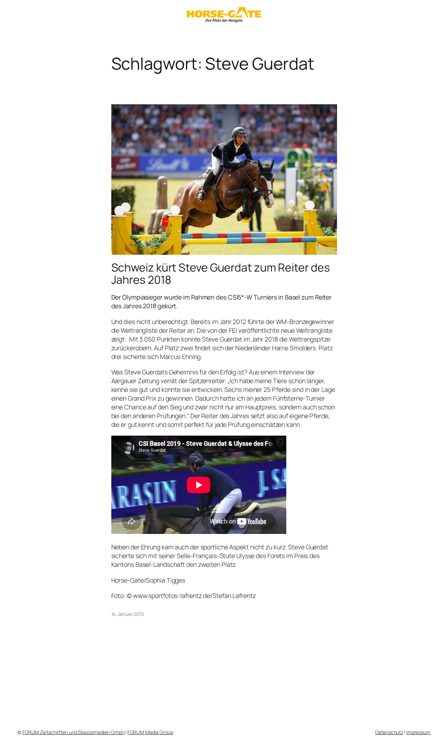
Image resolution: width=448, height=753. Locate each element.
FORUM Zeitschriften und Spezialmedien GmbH (73, 732)
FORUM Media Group (150, 732)
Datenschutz (389, 732)
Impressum (418, 732)
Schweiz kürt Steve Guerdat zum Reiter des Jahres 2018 (220, 273)
